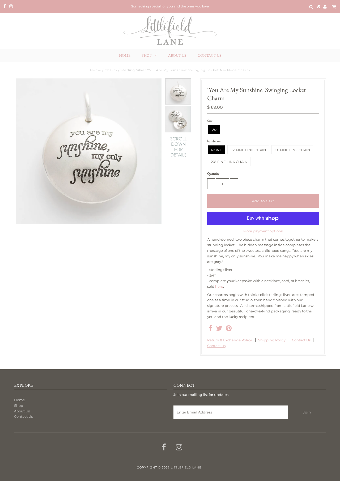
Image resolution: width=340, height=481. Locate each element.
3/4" (214, 130)
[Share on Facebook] (210, 329)
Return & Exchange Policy (229, 340)
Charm (111, 70)
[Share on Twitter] (219, 329)
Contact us (216, 346)
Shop (147, 55)
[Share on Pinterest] (229, 329)
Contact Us (209, 55)
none (216, 150)
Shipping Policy (272, 340)
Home (124, 55)
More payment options (263, 231)
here (219, 286)
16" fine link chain (248, 150)
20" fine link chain (229, 162)
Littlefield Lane (186, 467)
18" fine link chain (292, 150)
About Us (177, 55)
